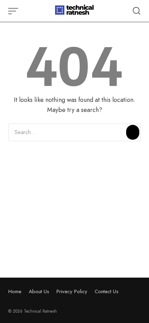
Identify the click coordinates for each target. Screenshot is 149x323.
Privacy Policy (71, 291)
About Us (39, 291)
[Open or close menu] (13, 11)
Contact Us (107, 291)
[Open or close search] (136, 11)
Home (14, 291)
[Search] (132, 132)
